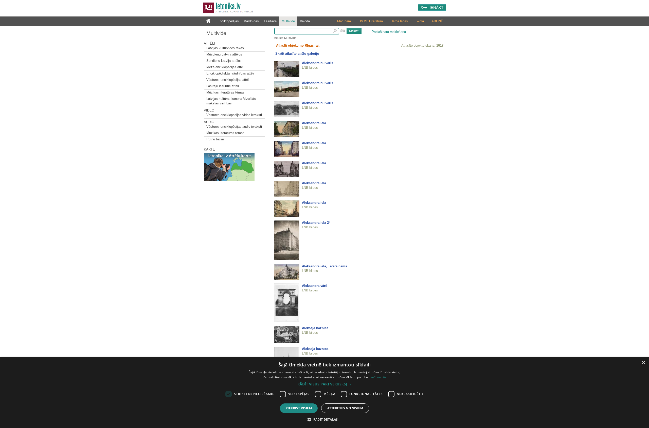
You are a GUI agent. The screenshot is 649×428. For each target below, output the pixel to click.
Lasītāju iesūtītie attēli (222, 86)
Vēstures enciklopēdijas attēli (227, 80)
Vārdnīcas (251, 21)
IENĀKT (436, 7)
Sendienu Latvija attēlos (224, 61)
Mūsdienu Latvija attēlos (224, 54)
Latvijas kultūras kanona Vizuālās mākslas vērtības (231, 101)
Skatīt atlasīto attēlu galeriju (297, 53)
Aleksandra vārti (314, 286)
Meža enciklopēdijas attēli (225, 67)
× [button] (643, 363)
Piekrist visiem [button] (299, 408)
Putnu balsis (215, 139)
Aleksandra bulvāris (317, 63)
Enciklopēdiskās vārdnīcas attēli (230, 73)
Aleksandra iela (314, 123)
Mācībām (344, 21)
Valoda (305, 21)
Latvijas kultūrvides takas (225, 48)
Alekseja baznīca (315, 328)
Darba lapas (399, 21)
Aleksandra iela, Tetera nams (324, 266)
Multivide (288, 21)
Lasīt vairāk (378, 377)
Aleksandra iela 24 (316, 223)
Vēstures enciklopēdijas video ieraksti (234, 115)
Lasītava (270, 21)
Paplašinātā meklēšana (389, 32)
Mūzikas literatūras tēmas (225, 92)
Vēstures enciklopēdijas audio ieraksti (234, 126)
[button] (324, 384)
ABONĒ (437, 21)
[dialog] (324, 392)
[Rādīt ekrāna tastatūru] (342, 30)
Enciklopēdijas (228, 21)
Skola (420, 21)
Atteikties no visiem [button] (345, 408)
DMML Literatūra (370, 21)
